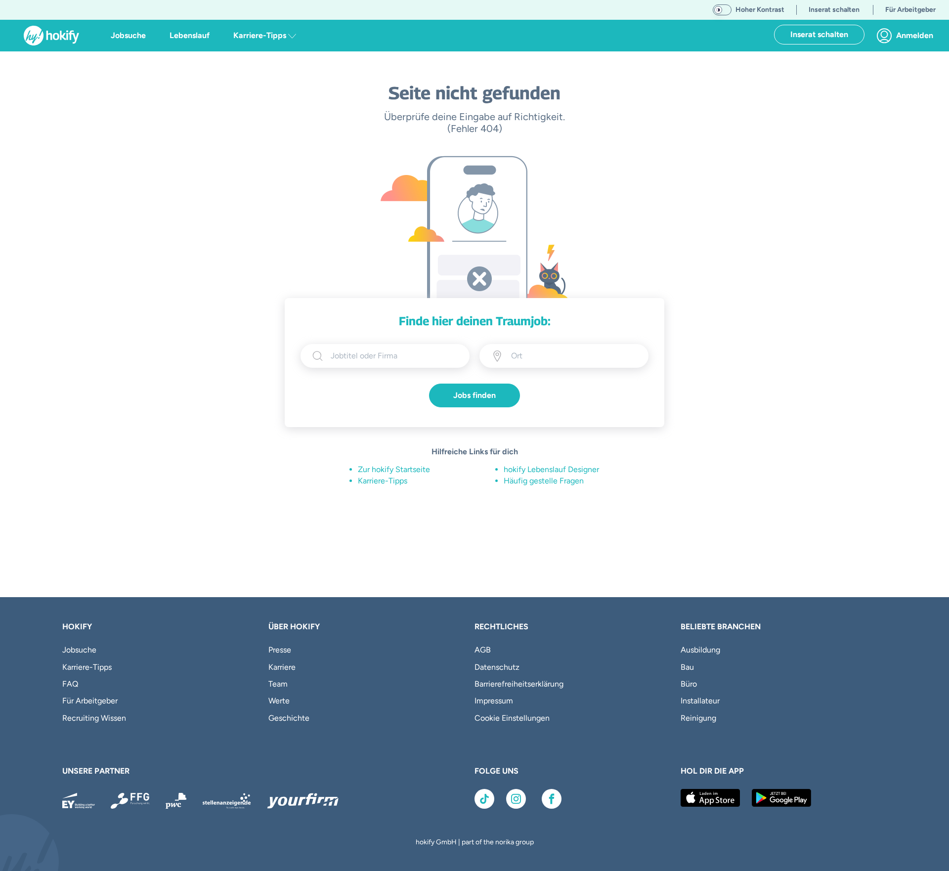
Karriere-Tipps (382, 480)
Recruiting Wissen (94, 718)
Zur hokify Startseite (394, 469)
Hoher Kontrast (759, 9)
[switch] (722, 9)
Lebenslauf (190, 35)
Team (278, 684)
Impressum (493, 700)
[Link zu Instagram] (516, 799)
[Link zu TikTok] (484, 799)
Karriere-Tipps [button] (260, 35)
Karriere (282, 667)
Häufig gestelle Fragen (544, 480)
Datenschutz (496, 667)
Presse (279, 649)
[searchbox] (394, 356)
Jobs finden (474, 395)
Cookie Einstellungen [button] (512, 718)
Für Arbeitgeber (90, 700)
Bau (687, 667)
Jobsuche (128, 35)
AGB (482, 649)
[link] (907, 35)
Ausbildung (700, 649)
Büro (689, 684)
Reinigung (698, 718)
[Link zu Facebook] (551, 799)
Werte (279, 700)
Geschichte (288, 718)
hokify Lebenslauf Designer (551, 469)
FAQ (70, 684)
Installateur (700, 700)
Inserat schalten (819, 34)
